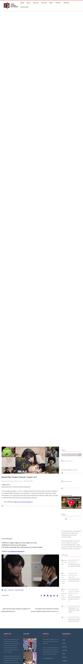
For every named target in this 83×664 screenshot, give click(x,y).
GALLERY (44, 2)
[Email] (57, 595)
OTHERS (27, 481)
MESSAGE (36, 2)
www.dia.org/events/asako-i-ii (16, 551)
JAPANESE (66, 2)
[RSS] (54, 595)
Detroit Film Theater (19, 589)
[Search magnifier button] (80, 454)
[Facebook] (41, 595)
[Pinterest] (47, 595)
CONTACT (58, 2)
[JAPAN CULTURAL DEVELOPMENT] (11, 10)
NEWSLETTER (24, 7)
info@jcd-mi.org (49, 658)
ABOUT (28, 2)
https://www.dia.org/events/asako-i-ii (23, 502)
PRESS (51, 2)
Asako (5, 589)
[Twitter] (44, 595)
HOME (22, 2)
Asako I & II (10, 589)
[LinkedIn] (51, 595)
